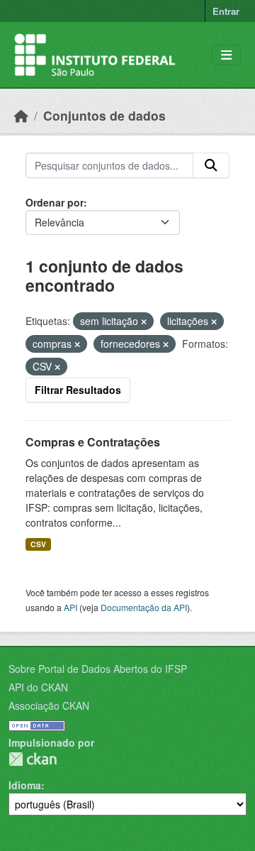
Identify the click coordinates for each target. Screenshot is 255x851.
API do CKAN (38, 687)
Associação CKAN (48, 705)
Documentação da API (144, 607)
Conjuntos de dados (104, 115)
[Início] (21, 115)
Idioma (24, 785)
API (70, 607)
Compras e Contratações (93, 442)
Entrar (225, 11)
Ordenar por (55, 202)
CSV (38, 544)
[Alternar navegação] (226, 55)
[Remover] (144, 321)
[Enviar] (211, 165)
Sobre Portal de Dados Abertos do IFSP (97, 668)
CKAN (32, 759)
